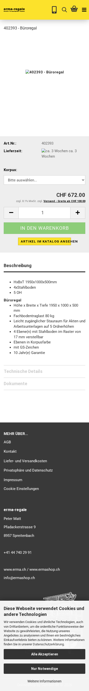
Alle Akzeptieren (44, 654)
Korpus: (10, 170)
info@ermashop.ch (19, 578)
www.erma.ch (15, 569)
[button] (11, 213)
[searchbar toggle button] (64, 9)
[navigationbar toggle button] (84, 9)
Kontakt (10, 451)
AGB (7, 442)
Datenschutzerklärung (48, 644)
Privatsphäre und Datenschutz (28, 470)
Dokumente (15, 383)
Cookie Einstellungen (21, 489)
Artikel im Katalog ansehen (46, 241)
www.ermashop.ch (44, 569)
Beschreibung (18, 265)
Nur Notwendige (44, 669)
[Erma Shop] (12, 10)
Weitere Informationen (44, 681)
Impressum (13, 480)
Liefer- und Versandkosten (25, 461)
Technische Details (23, 371)
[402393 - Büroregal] (44, 72)
